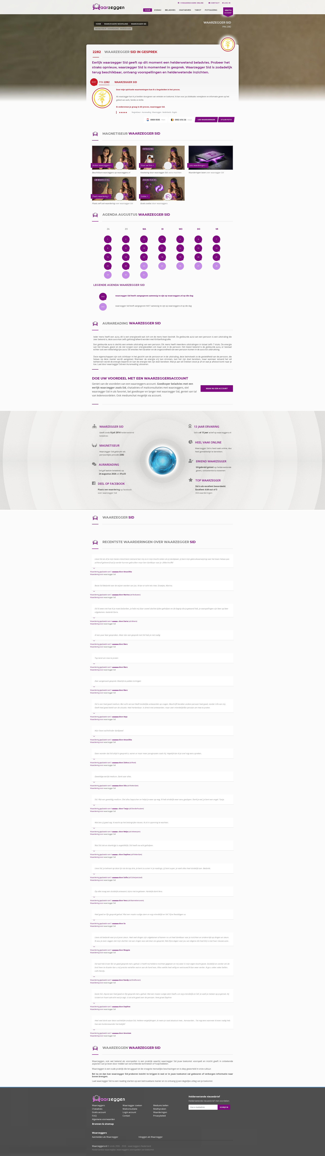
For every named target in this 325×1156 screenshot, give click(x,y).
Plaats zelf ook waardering (103, 203)
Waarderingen (160, 1112)
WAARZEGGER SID (138, 24)
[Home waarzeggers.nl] (108, 1098)
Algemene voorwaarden (103, 1119)
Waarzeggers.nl (99, 1146)
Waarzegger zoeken (132, 1105)
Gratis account (99, 1112)
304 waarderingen (203, 493)
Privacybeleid (159, 1115)
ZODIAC (157, 10)
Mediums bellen (160, 1105)
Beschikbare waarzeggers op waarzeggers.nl (111, 172)
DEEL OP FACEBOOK (111, 484)
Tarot (198, 10)
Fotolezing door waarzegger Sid (153, 172)
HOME (147, 10)
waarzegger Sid (110, 574)
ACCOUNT (228, 11)
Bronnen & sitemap (103, 1123)
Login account (129, 1112)
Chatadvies (185, 10)
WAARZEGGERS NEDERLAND (116, 24)
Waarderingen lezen (197, 172)
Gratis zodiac (145, 203)
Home (98, 24)
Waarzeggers (98, 1105)
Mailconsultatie (130, 1108)
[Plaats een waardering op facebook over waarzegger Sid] (93, 483)
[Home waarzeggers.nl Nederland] (108, 6)
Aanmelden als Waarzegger (105, 1137)
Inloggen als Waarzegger (151, 1137)
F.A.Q (94, 1115)
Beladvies (170, 10)
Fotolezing (211, 10)
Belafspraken (159, 1108)
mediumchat (129, 395)
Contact (126, 1115)
